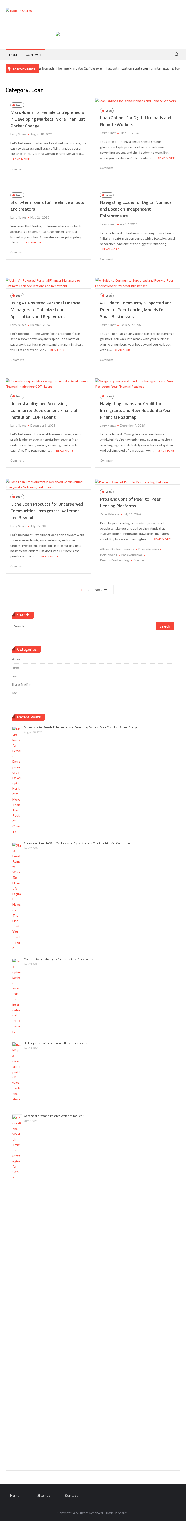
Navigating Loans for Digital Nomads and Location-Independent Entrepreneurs (136, 209)
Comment (17, 169)
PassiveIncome (132, 555)
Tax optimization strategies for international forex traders (135, 68)
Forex (16, 667)
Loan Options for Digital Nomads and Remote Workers (135, 121)
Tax (14, 693)
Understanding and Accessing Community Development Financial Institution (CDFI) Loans (43, 410)
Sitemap (43, 1495)
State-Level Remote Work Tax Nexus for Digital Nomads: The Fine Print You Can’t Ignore (77, 843)
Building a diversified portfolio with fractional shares (56, 1043)
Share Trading (21, 684)
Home (14, 54)
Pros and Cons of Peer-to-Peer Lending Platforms (130, 502)
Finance (17, 659)
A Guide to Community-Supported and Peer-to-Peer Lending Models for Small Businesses (136, 310)
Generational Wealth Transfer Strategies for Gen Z (54, 1115)
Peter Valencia (109, 514)
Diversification (148, 549)
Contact (34, 54)
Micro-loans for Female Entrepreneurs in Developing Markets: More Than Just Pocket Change (47, 119)
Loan (19, 105)
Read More (21, 159)
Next (98, 589)
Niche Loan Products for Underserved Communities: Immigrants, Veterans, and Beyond (46, 511)
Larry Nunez (18, 134)
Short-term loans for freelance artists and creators (47, 205)
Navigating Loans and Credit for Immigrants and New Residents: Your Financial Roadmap (135, 410)
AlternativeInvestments (117, 549)
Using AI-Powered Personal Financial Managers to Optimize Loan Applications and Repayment (45, 310)
